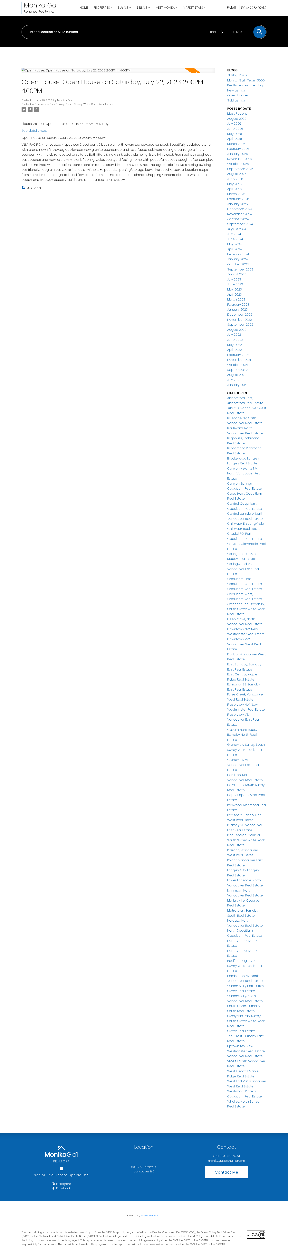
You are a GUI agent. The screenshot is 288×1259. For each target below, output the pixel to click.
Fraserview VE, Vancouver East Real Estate (243, 719)
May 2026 (234, 134)
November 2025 (239, 159)
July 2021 (233, 380)
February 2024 (238, 254)
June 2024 (235, 239)
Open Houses (237, 95)
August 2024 (236, 229)
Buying (123, 7)
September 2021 (239, 369)
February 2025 (238, 199)
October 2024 (238, 219)
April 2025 (234, 189)
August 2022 (236, 329)
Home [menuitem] (84, 7)
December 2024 (239, 209)
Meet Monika (165, 7)
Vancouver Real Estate (245, 1056)
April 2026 (234, 138)
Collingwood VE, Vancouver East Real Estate (243, 569)
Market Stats (193, 7)
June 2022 (235, 339)
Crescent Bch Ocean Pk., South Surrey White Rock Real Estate (246, 609)
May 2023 (234, 289)
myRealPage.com (151, 1215)
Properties (101, 7)
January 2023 (237, 309)
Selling (142, 7)
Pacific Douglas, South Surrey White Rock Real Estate (244, 965)
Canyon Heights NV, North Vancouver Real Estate (244, 473)
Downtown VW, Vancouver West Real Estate (244, 644)
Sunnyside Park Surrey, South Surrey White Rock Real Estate (74, 104)
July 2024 (234, 234)
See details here (34, 130)
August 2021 (236, 375)
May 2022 (234, 345)
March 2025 (236, 194)
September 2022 (240, 324)
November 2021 (239, 359)
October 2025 (238, 164)
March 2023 (236, 299)
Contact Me (226, 1172)
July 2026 (234, 123)
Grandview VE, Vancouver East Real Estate (243, 764)
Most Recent (237, 113)
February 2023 (238, 304)
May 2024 (234, 244)
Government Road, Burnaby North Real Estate (242, 734)
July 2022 (234, 334)
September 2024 (240, 224)
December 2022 (239, 314)
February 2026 (238, 148)
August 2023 (236, 274)
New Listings (236, 90)
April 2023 (234, 294)
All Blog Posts (237, 75)
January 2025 (237, 204)
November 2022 (239, 319)
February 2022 (238, 355)
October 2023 (238, 264)
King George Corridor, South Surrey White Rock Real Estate (246, 840)
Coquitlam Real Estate (244, 589)
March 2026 (236, 144)
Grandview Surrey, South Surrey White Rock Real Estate (246, 749)
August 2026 (236, 118)
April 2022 (234, 349)
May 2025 (234, 184)
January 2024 (237, 259)
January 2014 (237, 385)
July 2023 (234, 279)
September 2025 (240, 169)
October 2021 (237, 365)
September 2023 (240, 269)
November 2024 (239, 214)
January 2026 (237, 154)
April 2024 (234, 249)
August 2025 (236, 174)
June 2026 (235, 128)
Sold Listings (236, 100)
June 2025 (235, 179)
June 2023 (235, 284)
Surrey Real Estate (241, 1031)
